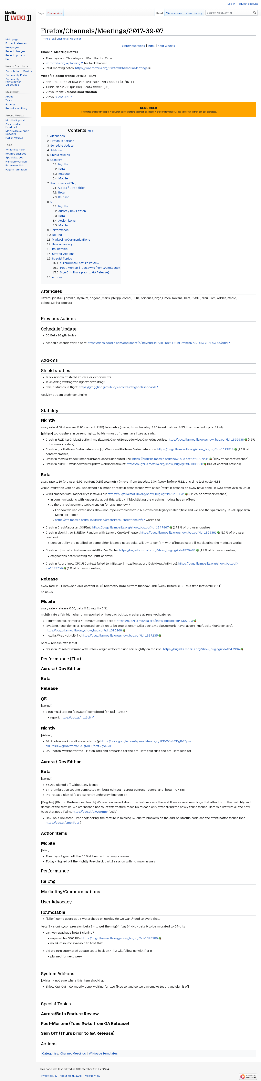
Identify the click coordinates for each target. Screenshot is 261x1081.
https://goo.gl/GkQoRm (89, 812)
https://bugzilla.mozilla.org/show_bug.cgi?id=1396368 (165, 464)
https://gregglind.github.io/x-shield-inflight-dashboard (117, 387)
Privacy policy (48, 1075)
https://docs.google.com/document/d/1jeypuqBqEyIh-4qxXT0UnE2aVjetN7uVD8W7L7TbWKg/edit (157, 343)
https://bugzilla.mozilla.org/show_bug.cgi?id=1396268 (84, 630)
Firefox (50, 38)
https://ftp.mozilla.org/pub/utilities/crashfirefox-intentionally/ (98, 520)
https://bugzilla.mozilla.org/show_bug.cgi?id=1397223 (155, 621)
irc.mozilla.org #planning (63, 63)
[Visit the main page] (18, 16)
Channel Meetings (73, 1053)
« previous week (133, 46)
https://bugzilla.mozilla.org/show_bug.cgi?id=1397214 (195, 449)
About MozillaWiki (71, 1075)
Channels (62, 38)
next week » (166, 46)
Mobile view (92, 1075)
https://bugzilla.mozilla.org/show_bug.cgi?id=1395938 (206, 439)
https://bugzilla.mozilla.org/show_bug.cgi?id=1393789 (120, 938)
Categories (50, 1053)
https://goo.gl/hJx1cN (76, 717)
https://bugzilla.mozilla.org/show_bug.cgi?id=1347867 (130, 527)
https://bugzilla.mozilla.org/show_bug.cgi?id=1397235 (170, 459)
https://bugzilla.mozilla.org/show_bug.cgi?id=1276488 (157, 550)
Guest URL (62, 97)
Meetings (76, 38)
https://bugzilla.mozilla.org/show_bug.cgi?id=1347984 (201, 649)
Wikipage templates (103, 1053)
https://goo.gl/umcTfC (61, 823)
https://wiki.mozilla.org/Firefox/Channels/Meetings (111, 68)
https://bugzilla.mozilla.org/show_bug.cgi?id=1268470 (146, 494)
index (151, 46)
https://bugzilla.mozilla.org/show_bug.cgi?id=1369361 (178, 532)
